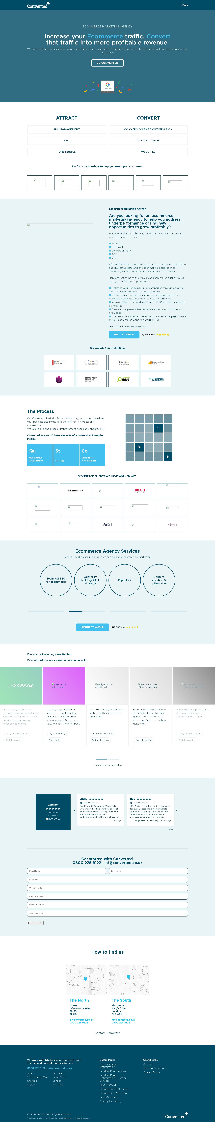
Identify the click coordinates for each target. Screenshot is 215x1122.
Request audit (92, 627)
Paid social (67, 151)
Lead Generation (109, 1097)
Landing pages (148, 140)
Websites (148, 151)
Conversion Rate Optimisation (109, 1065)
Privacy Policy (151, 1072)
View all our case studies (107, 765)
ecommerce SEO (145, 298)
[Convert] (128, 611)
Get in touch (124, 334)
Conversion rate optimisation (148, 129)
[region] (126, 809)
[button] (101, 759)
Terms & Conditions (154, 1068)
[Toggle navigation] (183, 5)
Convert (148, 118)
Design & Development (103, 733)
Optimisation (55, 740)
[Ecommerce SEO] (87, 611)
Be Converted (107, 63)
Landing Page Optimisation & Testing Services (113, 1078)
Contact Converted (107, 1033)
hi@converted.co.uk (124, 862)
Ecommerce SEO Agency (115, 1089)
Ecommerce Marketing (113, 1093)
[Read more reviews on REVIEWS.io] (53, 819)
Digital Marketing (57, 733)
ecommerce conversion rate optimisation (151, 271)
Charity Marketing (110, 1101)
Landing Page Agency (113, 1071)
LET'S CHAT (35, 923)
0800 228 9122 (87, 862)
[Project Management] (169, 611)
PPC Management (66, 129)
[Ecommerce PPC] (46, 611)
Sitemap (148, 1064)
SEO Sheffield (108, 1084)
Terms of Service (80, 1118)
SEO (67, 140)
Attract (66, 118)
